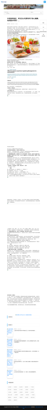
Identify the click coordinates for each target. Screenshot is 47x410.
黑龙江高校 (10, 394)
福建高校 (9, 397)
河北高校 (26, 397)
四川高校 (9, 389)
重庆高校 (15, 397)
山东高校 (32, 392)
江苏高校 (9, 392)
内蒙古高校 (33, 397)
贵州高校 (27, 394)
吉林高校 (26, 392)
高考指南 (8, 13)
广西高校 (33, 394)
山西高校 (16, 394)
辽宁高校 (21, 389)
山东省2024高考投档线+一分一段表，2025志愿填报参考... (25, 371)
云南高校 (21, 392)
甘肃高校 (9, 400)
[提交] (41, 13)
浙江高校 (32, 389)
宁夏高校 (21, 397)
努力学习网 (6, 12)
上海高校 (26, 389)
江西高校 (21, 394)
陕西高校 (15, 389)
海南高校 (15, 400)
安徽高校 (15, 392)
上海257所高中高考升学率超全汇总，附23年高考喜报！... (25, 330)
